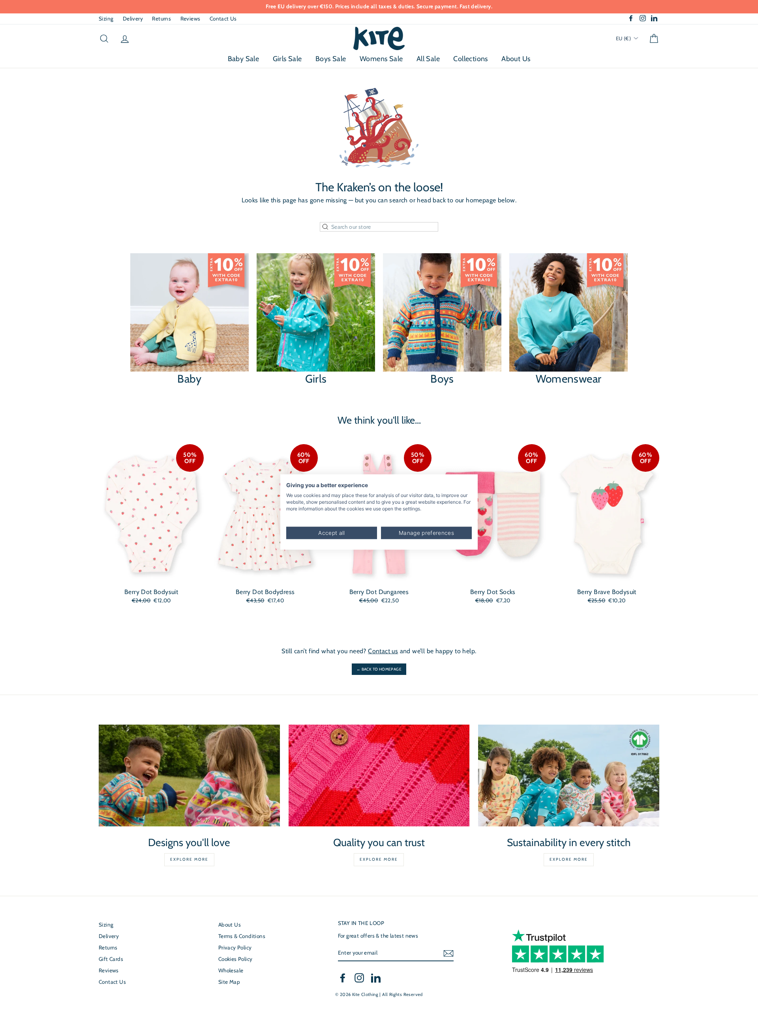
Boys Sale (330, 58)
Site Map (229, 982)
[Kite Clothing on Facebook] (342, 978)
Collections (470, 58)
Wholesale (231, 970)
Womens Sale (381, 58)
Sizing (106, 18)
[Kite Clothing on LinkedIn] (376, 978)
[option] (380, 6)
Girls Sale (287, 58)
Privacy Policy (235, 947)
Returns (161, 18)
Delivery (133, 18)
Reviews (190, 18)
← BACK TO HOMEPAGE (379, 669)
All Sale (428, 58)
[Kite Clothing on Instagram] (359, 978)
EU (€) (624, 38)
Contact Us (223, 18)
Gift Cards (111, 959)
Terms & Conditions (241, 936)
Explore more (189, 859)
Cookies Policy (235, 959)
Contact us (383, 651)
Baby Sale (243, 58)
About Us (515, 58)
